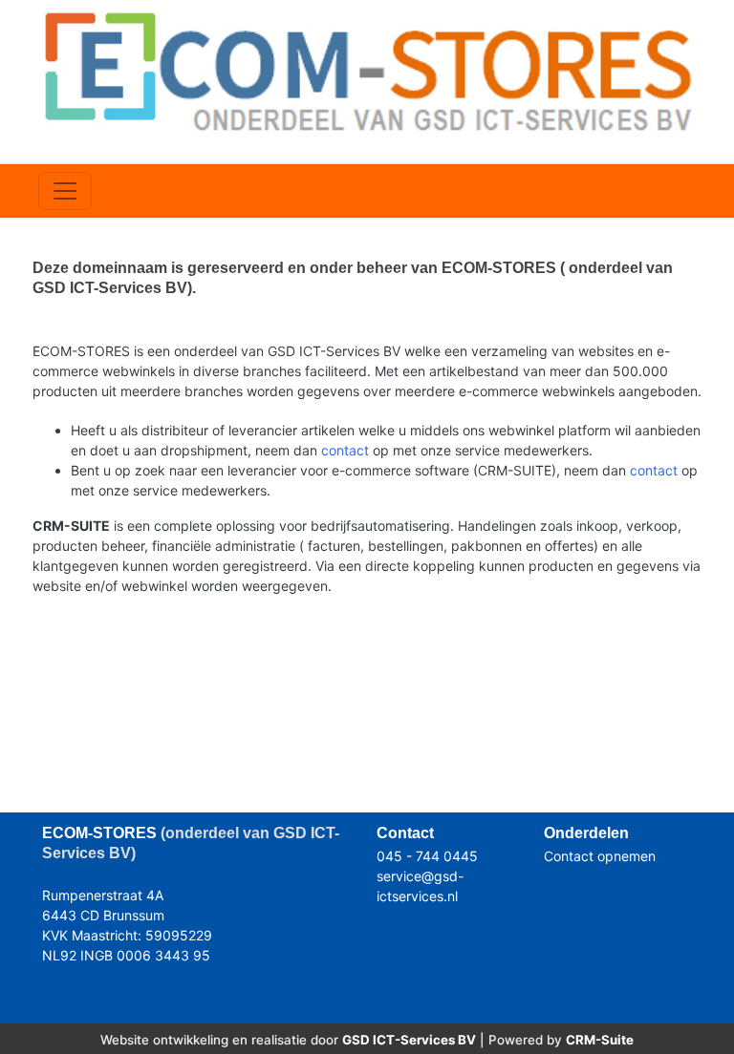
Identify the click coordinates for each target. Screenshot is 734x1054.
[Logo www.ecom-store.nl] (367, 70)
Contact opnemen (600, 856)
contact (345, 450)
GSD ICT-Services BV (409, 1039)
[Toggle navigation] (65, 191)
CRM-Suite (600, 1039)
